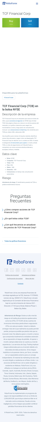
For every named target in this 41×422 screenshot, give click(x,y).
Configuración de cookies (15, 278)
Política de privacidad (12, 275)
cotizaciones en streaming (18, 130)
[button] (10, 3)
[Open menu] (37, 3)
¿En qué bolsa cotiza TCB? (16, 218)
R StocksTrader (8, 97)
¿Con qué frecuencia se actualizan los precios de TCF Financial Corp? (20, 226)
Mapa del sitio (30, 278)
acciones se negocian (16, 121)
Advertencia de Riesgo (28, 275)
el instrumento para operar (19, 143)
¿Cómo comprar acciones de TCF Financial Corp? (19, 211)
